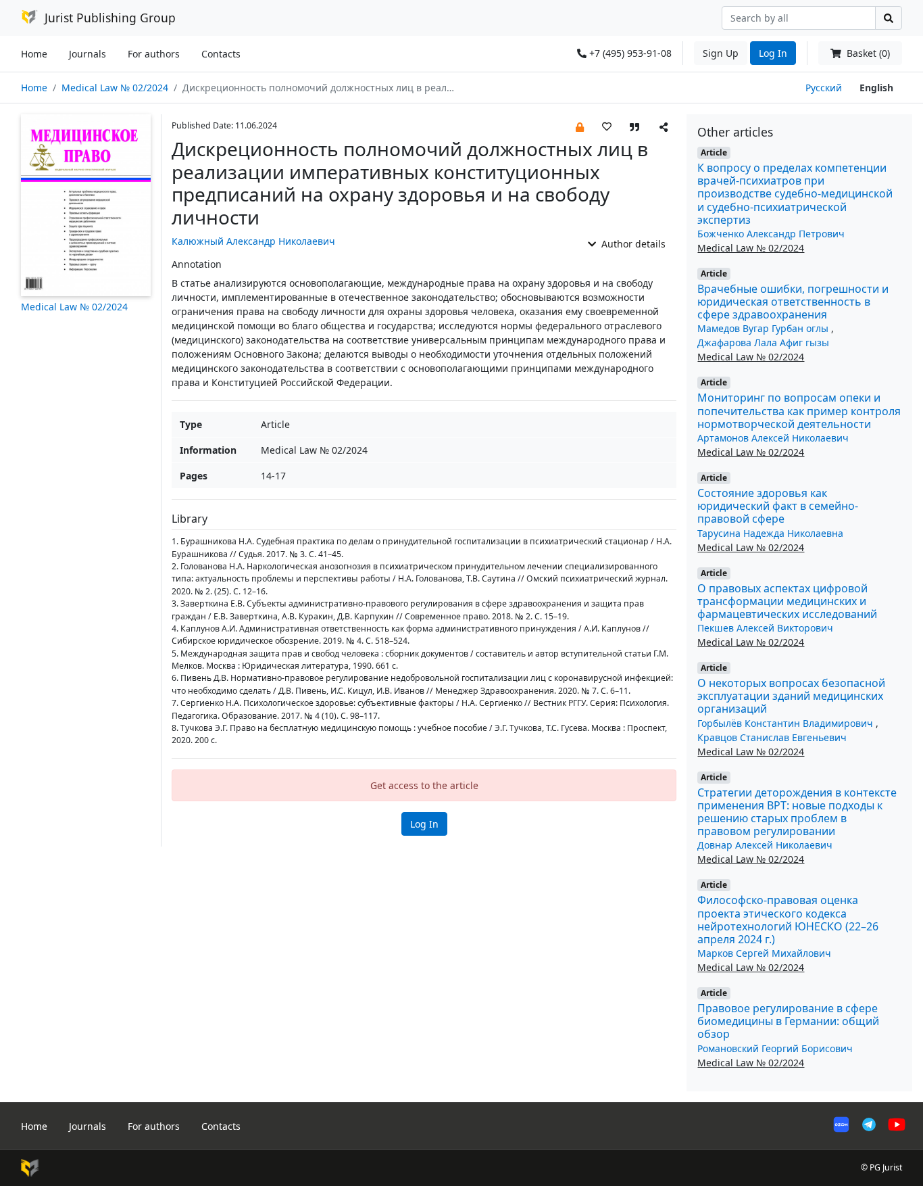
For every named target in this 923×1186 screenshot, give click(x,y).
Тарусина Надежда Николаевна (770, 533)
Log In (773, 53)
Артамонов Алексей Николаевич (773, 437)
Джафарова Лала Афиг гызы (763, 342)
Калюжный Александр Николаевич (253, 241)
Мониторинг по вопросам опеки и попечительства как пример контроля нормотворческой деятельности (799, 410)
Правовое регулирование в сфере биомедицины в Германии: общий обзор (788, 1021)
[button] (580, 126)
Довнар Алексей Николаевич (764, 844)
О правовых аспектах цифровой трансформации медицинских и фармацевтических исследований (787, 601)
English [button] (876, 87)
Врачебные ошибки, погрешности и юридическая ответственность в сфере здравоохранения (793, 301)
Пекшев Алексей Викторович (765, 627)
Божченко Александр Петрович (771, 233)
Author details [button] (632, 243)
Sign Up (721, 53)
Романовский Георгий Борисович (775, 1048)
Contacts (221, 53)
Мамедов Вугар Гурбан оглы (764, 328)
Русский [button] (823, 87)
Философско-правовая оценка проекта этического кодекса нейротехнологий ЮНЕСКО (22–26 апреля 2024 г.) (787, 920)
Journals (87, 53)
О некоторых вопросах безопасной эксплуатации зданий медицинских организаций (791, 695)
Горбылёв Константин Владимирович (786, 723)
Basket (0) (867, 53)
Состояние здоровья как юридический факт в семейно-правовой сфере (777, 505)
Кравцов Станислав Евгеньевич (772, 737)
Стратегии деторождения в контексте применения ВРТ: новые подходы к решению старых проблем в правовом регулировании (797, 812)
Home (34, 53)
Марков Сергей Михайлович (764, 953)
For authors (154, 53)
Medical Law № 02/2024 (114, 87)
